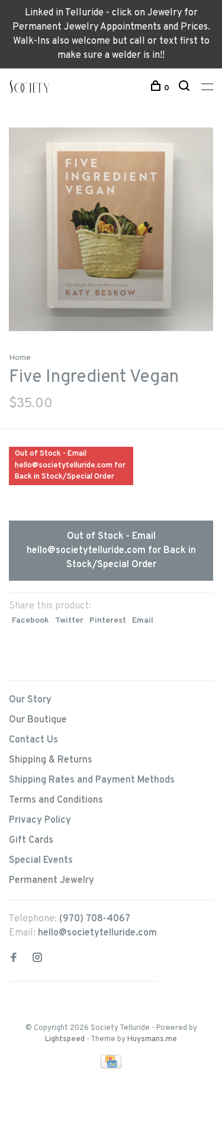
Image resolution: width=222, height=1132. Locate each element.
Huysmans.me (152, 1039)
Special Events (41, 860)
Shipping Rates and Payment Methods (92, 780)
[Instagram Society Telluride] (37, 959)
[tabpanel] (111, 229)
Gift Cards (31, 840)
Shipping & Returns (50, 760)
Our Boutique (38, 720)
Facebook (30, 621)
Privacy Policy (40, 820)
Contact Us (33, 740)
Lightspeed (65, 1039)
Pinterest (107, 621)
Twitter (69, 621)
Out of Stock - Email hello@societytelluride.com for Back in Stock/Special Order (111, 551)
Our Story (30, 700)
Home (20, 358)
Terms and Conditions (56, 800)
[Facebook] (13, 959)
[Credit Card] (111, 1066)
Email (142, 621)
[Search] (185, 88)
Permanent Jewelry (51, 880)
